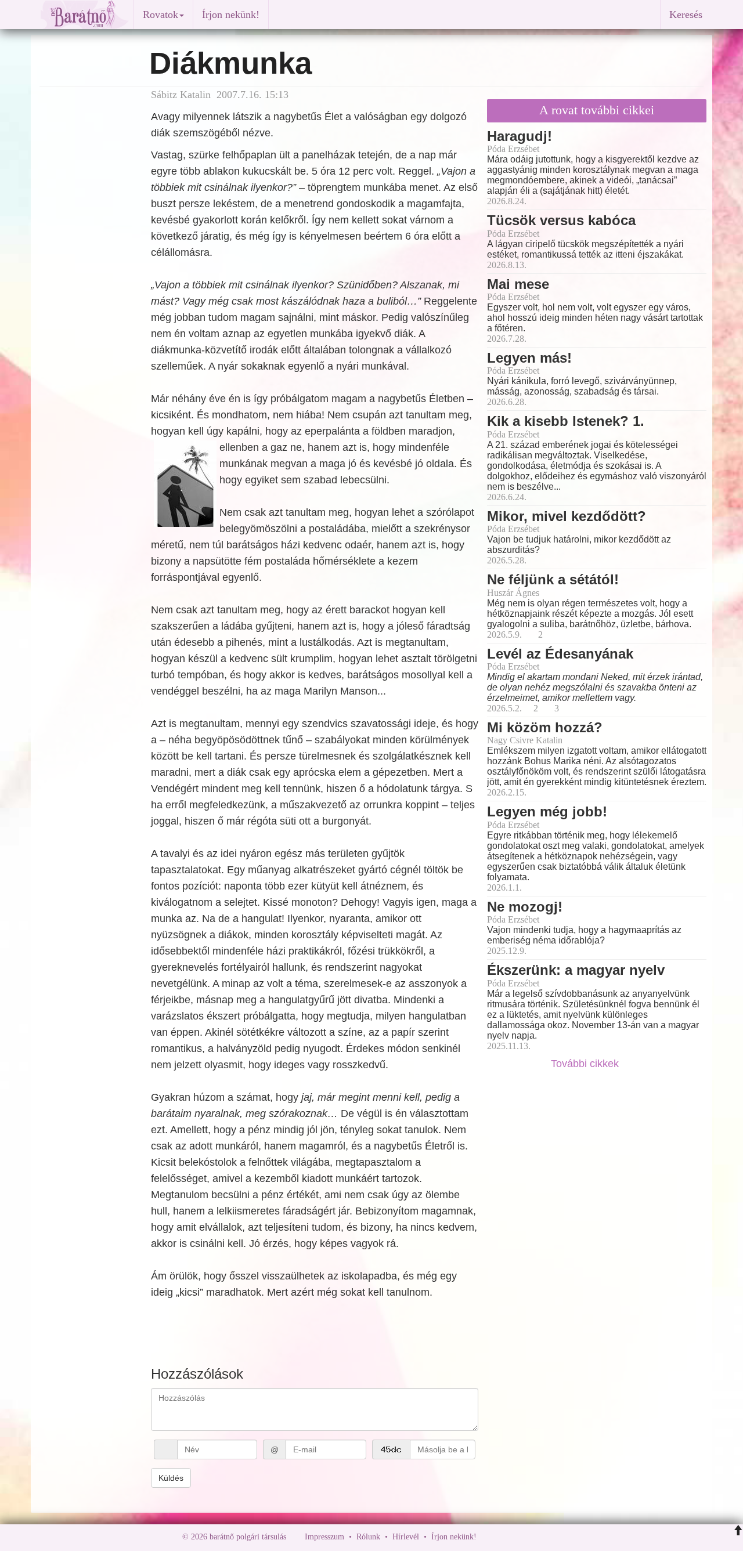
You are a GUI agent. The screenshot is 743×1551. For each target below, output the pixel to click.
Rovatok (160, 14)
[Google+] (506, 1536)
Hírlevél (405, 1536)
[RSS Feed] (543, 1536)
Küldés (170, 1478)
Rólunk (368, 1536)
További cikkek (586, 1063)
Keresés (685, 14)
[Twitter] (525, 1536)
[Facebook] (488, 1536)
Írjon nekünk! (230, 14)
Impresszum (324, 1536)
